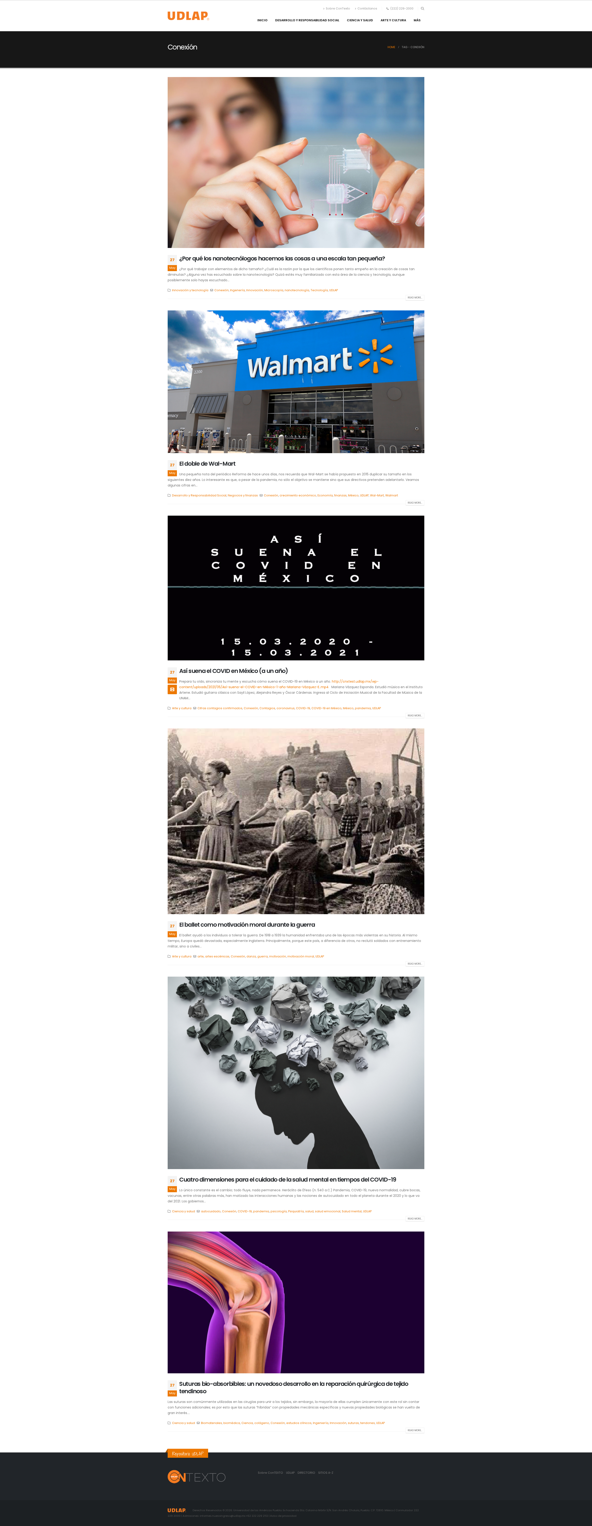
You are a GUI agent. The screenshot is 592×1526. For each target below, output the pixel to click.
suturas (353, 1423)
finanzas (340, 495)
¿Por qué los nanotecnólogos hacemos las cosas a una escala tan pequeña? (282, 258)
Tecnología (319, 290)
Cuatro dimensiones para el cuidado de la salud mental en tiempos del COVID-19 (287, 1180)
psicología (279, 1211)
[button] (422, 8)
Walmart (391, 495)
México (353, 495)
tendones (367, 1423)
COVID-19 (303, 708)
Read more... (415, 297)
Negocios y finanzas (243, 495)
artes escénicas (217, 956)
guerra (262, 956)
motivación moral (300, 956)
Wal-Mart (377, 495)
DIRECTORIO (307, 1473)
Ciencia (247, 1423)
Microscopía (273, 290)
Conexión (221, 290)
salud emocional (327, 1211)
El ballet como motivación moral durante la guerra (247, 925)
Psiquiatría (296, 1211)
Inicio (262, 20)
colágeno (261, 1423)
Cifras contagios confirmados (219, 708)
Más (417, 20)
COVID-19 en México (326, 708)
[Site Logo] (188, 16)
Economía (325, 495)
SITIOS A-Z (325, 1473)
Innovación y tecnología (190, 290)
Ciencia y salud (360, 20)
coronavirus (286, 708)
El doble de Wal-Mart (207, 464)
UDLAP (333, 290)
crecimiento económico (298, 495)
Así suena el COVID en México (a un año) (233, 671)
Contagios (267, 708)
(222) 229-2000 (401, 8)
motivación (277, 956)
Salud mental (352, 1211)
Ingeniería (320, 1423)
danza (251, 956)
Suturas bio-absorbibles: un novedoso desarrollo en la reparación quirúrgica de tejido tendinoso (293, 1388)
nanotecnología (297, 290)
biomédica (231, 1423)
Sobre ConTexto (338, 8)
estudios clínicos (298, 1423)
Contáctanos (367, 8)
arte (200, 956)
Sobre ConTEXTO (270, 1473)
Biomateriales (211, 1423)
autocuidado (211, 1211)
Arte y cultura (393, 20)
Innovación (254, 290)
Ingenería (237, 290)
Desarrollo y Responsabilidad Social (307, 20)
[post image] (296, 162)
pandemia (363, 708)
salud (309, 1211)
